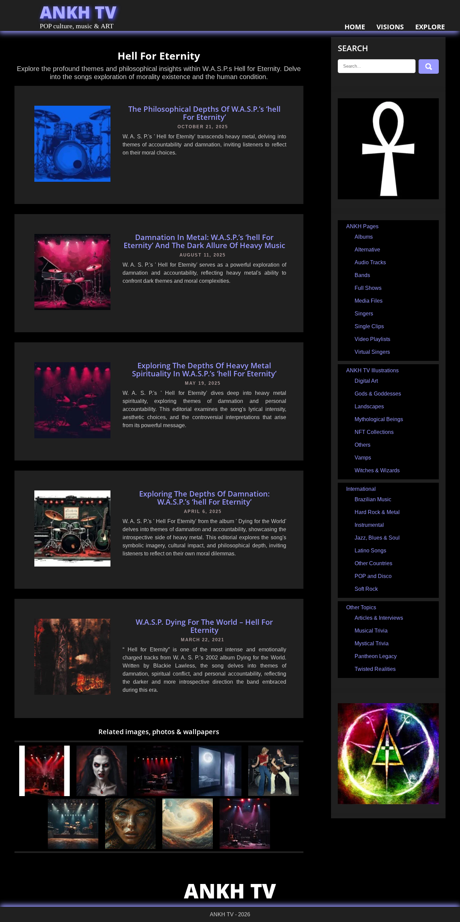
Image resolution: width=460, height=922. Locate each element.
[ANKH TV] (388, 197)
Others (362, 445)
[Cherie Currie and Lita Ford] (273, 794)
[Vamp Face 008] (101, 794)
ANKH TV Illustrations (372, 370)
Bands (362, 275)
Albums (364, 237)
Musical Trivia (371, 631)
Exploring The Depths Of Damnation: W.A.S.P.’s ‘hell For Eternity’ (204, 497)
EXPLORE (430, 26)
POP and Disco (373, 576)
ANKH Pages (362, 226)
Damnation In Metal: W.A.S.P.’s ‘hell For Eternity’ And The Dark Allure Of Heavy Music (204, 241)
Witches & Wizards (377, 470)
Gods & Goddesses (378, 394)
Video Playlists (372, 339)
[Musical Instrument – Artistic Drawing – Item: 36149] (73, 847)
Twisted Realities (375, 669)
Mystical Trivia (372, 643)
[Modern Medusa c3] (130, 847)
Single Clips (369, 326)
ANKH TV (78, 12)
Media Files (369, 301)
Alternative (367, 249)
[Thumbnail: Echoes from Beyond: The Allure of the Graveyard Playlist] (159, 794)
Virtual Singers (372, 352)
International (361, 489)
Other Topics (361, 607)
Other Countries (373, 563)
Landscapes (369, 406)
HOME (354, 26)
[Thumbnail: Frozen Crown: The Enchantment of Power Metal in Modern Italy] (44, 794)
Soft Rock (366, 589)
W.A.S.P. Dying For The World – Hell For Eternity (204, 626)
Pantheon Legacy (376, 656)
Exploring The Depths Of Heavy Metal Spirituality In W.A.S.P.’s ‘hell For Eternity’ (204, 369)
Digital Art (366, 381)
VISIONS (390, 26)
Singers (364, 313)
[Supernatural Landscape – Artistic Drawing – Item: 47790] (187, 847)
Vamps (363, 457)
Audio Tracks (370, 262)
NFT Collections (374, 432)
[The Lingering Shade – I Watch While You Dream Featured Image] (216, 794)
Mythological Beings (379, 419)
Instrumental (369, 525)
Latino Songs (370, 550)
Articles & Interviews (379, 618)
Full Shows (368, 288)
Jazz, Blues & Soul (377, 538)
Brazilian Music (373, 499)
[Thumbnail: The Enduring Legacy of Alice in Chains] (245, 847)
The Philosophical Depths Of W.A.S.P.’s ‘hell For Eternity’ (204, 113)
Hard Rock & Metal (377, 512)
